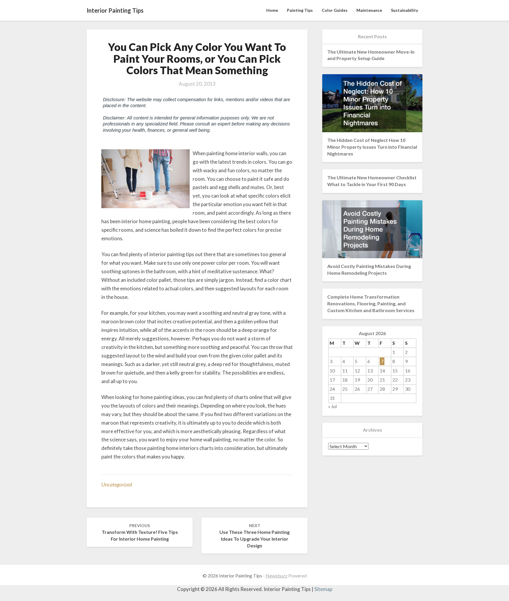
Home (272, 10)
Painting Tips (300, 10)
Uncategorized (116, 484)
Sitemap (323, 589)
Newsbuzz (276, 575)
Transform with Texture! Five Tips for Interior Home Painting (140, 532)
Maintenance (369, 10)
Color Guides (335, 10)
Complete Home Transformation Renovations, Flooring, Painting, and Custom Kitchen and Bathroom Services (370, 303)
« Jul (332, 406)
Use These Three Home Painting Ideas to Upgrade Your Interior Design (254, 535)
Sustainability (404, 10)
